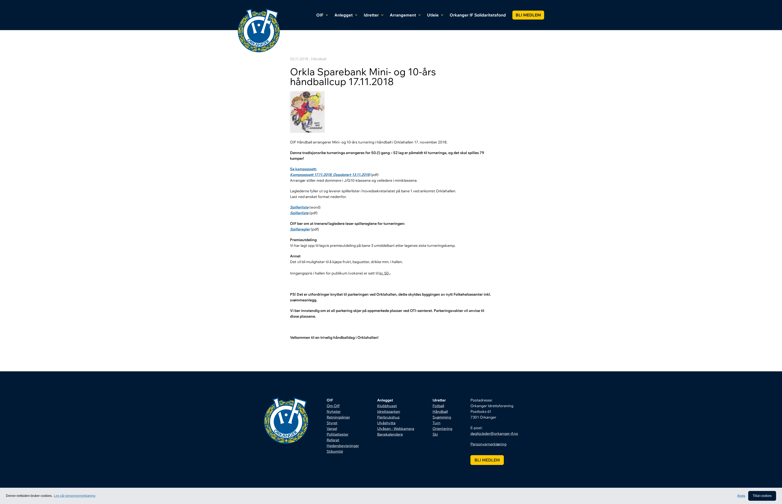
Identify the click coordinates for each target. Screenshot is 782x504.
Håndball (440, 411)
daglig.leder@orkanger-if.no (494, 433)
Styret (332, 423)
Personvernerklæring (488, 444)
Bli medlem (528, 14)
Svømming (442, 417)
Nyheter (334, 411)
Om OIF (333, 405)
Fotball (438, 405)
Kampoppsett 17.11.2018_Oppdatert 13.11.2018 (330, 174)
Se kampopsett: (303, 169)
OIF (319, 14)
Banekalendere (390, 434)
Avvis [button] (741, 495)
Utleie (433, 14)
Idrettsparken (388, 411)
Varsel (332, 428)
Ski (435, 434)
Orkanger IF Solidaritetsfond (478, 14)
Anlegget (343, 14)
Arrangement (403, 14)
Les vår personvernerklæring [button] (74, 495)
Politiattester (337, 434)
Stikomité (335, 451)
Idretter (371, 14)
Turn (436, 423)
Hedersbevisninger (343, 445)
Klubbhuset (387, 405)
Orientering (442, 428)
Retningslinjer (338, 417)
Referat (333, 440)
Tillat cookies (762, 495)
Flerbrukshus (388, 417)
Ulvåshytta (386, 423)
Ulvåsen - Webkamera (395, 428)
